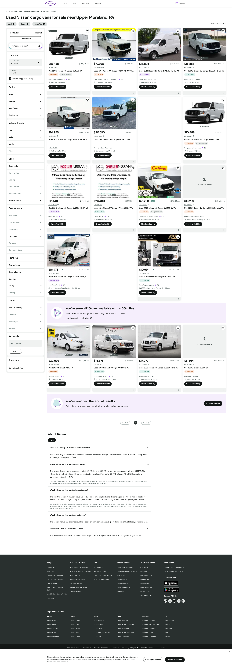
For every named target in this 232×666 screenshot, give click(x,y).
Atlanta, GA (144, 583)
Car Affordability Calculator (127, 571)
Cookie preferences (153, 659)
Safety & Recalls (76, 583)
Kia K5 (166, 632)
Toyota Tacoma (52, 628)
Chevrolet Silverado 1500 (150, 624)
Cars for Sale (17, 11)
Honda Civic (74, 624)
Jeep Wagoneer (123, 628)
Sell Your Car (98, 567)
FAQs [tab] (52, 440)
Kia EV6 (167, 636)
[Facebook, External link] (170, 601)
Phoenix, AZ (144, 579)
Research (85, 3)
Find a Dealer (52, 583)
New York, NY (145, 591)
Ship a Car (121, 575)
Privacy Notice (65, 657)
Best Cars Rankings (77, 579)
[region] (116, 657)
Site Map (120, 591)
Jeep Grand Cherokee (125, 624)
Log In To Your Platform (172, 571)
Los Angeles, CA (146, 575)
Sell (74, 3)
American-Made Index (78, 587)
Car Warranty (122, 579)
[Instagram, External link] (179, 601)
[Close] (229, 651)
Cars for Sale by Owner (55, 579)
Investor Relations (101, 648)
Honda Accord (75, 628)
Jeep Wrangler (122, 620)
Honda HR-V (75, 636)
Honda (72, 616)
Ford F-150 (98, 628)
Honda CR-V (75, 620)
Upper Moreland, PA (31, 11)
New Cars (50, 571)
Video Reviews (75, 591)
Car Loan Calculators (125, 567)
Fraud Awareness (147, 648)
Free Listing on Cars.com (103, 575)
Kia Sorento (168, 624)
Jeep (119, 616)
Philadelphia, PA (146, 587)
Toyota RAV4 (51, 620)
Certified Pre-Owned (55, 575)
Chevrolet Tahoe (147, 632)
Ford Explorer (99, 636)
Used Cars (51, 567)
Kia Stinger (168, 628)
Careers (116, 648)
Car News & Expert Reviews (80, 571)
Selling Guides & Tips (101, 579)
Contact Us (87, 648)
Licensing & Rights (129, 648)
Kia (165, 616)
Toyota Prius (51, 624)
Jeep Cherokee (123, 636)
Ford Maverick (99, 620)
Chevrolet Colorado (148, 636)
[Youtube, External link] (174, 601)
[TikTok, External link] (165, 601)
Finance (98, 3)
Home (8, 11)
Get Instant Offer (100, 571)
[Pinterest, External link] (183, 601)
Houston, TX (144, 571)
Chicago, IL (144, 567)
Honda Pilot (74, 632)
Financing (50, 598)
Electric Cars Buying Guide (57, 594)
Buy (65, 3)
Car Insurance (122, 583)
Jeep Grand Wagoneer (125, 632)
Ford (96, 616)
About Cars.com (73, 648)
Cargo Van (45, 11)
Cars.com (126, 657)
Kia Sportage (169, 620)
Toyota (49, 616)
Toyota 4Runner (53, 636)
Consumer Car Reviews (79, 567)
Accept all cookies (175, 659)
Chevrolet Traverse (148, 628)
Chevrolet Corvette (148, 620)
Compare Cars (75, 575)
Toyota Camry (52, 632)
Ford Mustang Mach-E (102, 632)
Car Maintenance (123, 587)
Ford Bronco (98, 624)
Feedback (161, 648)
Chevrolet (145, 616)
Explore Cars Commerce (173, 567)
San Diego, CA (145, 595)
